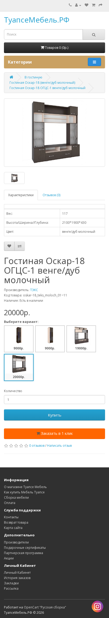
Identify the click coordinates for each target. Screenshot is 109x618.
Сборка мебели (16, 497)
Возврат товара (16, 522)
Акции (9, 558)
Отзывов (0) (51, 195)
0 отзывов (36, 445)
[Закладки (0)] (86, 5)
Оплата (9, 503)
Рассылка (11, 588)
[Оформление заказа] (100, 5)
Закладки (11, 583)
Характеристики (21, 195)
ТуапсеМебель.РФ (36, 20)
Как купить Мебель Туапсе (24, 492)
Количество (13, 391)
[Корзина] (93, 5)
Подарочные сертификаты (25, 547)
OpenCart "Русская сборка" (45, 607)
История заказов (17, 578)
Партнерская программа (23, 553)
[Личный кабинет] (78, 5)
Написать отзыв (59, 445)
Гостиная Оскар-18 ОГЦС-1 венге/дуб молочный (47, 88)
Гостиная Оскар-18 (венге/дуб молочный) (42, 82)
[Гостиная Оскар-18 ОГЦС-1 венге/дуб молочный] (54, 132)
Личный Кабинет (17, 572)
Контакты (11, 517)
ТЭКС (34, 290)
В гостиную (33, 77)
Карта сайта (13, 527)
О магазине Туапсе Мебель (25, 487)
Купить (54, 415)
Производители (16, 542)
